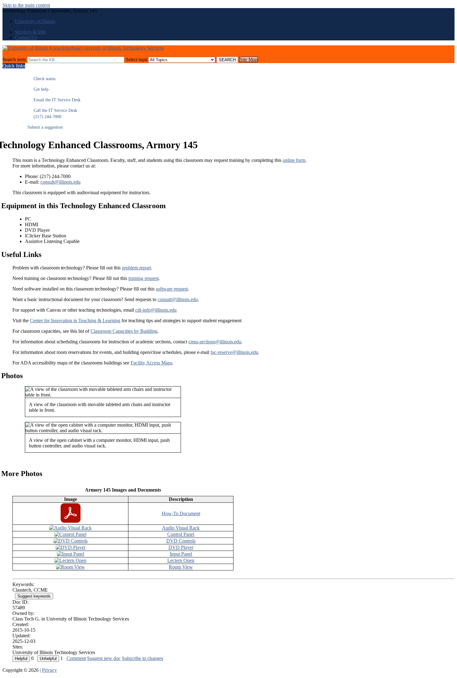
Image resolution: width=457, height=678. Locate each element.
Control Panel (180, 534)
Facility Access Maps (151, 362)
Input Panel (181, 554)
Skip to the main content (26, 5)
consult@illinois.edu (60, 182)
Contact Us (26, 37)
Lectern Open (180, 560)
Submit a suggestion (45, 127)
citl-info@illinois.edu (156, 310)
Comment (76, 658)
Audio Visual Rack (181, 527)
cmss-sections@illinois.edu (214, 341)
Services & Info (30, 31)
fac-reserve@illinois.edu (234, 352)
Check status (41, 78)
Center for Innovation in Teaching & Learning (75, 320)
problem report (136, 267)
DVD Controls (181, 540)
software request (172, 288)
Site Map (248, 59)
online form (294, 160)
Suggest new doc (104, 658)
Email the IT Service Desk (54, 100)
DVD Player (180, 547)
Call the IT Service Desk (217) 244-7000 (52, 113)
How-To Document (181, 513)
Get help (37, 89)
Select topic (137, 59)
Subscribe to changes (142, 658)
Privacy (49, 670)
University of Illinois (35, 21)
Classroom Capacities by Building (123, 331)
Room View (181, 567)
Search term (14, 59)
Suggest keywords (34, 596)
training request (143, 278)
